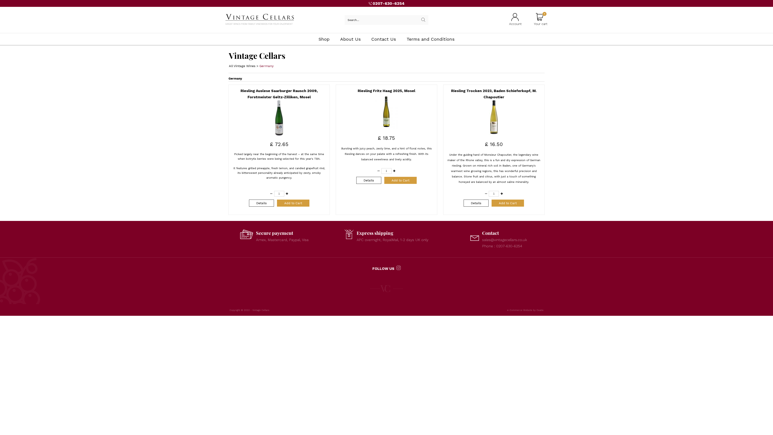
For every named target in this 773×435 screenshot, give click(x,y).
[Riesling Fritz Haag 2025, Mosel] (386, 128)
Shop (324, 39)
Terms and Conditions (431, 39)
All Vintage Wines (242, 66)
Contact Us (383, 39)
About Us (350, 39)
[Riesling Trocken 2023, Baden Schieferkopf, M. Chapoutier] (494, 134)
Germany (266, 66)
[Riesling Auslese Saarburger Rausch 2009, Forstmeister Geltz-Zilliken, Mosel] (279, 134)
